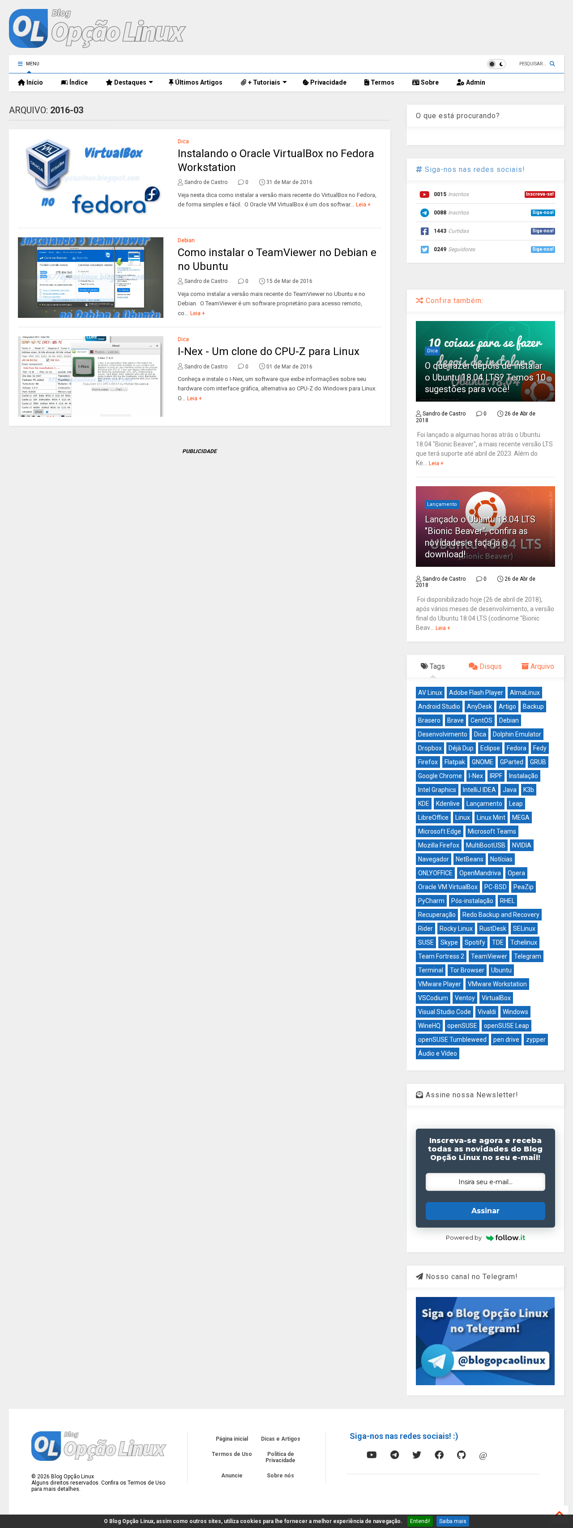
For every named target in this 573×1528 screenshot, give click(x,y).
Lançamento (442, 504)
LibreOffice (433, 817)
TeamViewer (489, 956)
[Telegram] (394, 1455)
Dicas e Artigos (280, 1439)
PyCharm (431, 900)
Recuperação (437, 914)
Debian (186, 240)
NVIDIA (521, 845)
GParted (511, 762)
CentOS (481, 720)
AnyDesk (479, 706)
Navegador (433, 859)
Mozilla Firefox (438, 845)
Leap (516, 803)
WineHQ (429, 1025)
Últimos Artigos (198, 82)
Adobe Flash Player (476, 692)
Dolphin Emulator (517, 734)
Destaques (129, 82)
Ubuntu (501, 970)
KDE (423, 803)
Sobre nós (280, 1475)
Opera (516, 873)
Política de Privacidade (280, 1457)
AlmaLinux (525, 692)
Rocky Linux (456, 928)
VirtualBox (496, 998)
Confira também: (453, 300)
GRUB (538, 762)
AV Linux (430, 692)
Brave (455, 720)
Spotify (475, 942)
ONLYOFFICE (435, 873)
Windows (515, 1011)
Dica (183, 141)
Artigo (507, 706)
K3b (528, 789)
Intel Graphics (437, 789)
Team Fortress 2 (441, 956)
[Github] (461, 1455)
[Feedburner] (349, 1455)
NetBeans (469, 859)
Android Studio (439, 706)
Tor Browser (467, 970)
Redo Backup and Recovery (500, 914)
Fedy (540, 748)
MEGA (521, 817)
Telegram (527, 956)
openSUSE (462, 1025)
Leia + (363, 204)
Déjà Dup (461, 748)
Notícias (501, 859)
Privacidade (327, 82)
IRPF (496, 775)
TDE (498, 942)
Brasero (429, 720)
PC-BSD (495, 886)
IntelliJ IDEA (479, 789)
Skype (449, 942)
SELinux (524, 928)
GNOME (482, 762)
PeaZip (523, 886)
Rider (425, 928)
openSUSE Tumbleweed (452, 1039)
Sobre (429, 82)
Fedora (516, 748)
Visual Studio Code (444, 1011)
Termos (381, 82)
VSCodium (433, 998)
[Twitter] (416, 1455)
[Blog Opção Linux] (97, 44)
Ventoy (465, 998)
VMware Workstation (497, 984)
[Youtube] (372, 1455)
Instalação (523, 775)
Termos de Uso (232, 1454)
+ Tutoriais (263, 82)
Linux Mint (491, 817)
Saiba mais (452, 1521)
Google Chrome (440, 775)
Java (510, 789)
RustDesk (492, 928)
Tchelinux (523, 942)
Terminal (430, 970)
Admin (475, 82)
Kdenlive (448, 803)
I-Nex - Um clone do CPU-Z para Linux (268, 351)
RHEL (507, 900)
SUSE (426, 942)
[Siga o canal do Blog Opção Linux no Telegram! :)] (485, 1383)
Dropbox (430, 748)
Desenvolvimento (442, 734)
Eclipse (490, 748)
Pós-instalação (472, 900)
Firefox (428, 762)
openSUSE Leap (506, 1025)
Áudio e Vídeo (437, 1053)
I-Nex (476, 775)
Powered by (464, 1237)
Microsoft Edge (439, 831)
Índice (78, 82)
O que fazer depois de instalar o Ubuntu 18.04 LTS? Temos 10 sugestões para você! (485, 377)
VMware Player (439, 984)
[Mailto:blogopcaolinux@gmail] (483, 1455)
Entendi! (420, 1521)
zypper (536, 1039)
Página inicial (232, 1439)
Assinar (485, 1211)
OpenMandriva (480, 873)
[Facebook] (439, 1455)
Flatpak (455, 762)
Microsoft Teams (492, 831)
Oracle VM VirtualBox (448, 886)
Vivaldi (487, 1011)
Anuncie (232, 1475)
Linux (462, 817)
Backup (533, 706)
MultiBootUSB (485, 845)
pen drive (506, 1039)
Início (34, 82)
